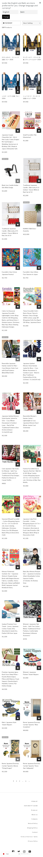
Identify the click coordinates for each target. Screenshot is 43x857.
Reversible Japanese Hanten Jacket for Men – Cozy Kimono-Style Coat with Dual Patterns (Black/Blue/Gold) (10, 368)
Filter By (8, 23)
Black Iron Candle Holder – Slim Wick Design (11, 186)
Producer (34, 810)
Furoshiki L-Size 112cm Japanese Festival (9, 273)
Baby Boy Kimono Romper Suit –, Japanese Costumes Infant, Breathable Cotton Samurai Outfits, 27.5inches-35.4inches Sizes (31, 577)
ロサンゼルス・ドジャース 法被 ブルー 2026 (10, 58)
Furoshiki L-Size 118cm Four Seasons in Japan (30, 273)
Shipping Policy (32, 828)
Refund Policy (33, 823)
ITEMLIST (34, 801)
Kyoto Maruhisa (24, 854)
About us (35, 814)
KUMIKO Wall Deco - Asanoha (30, 230)
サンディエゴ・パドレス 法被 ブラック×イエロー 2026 (32, 58)
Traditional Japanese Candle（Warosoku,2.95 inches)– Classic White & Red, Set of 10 (10, 232)
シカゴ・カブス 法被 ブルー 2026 (11, 97)
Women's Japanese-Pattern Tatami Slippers (31, 673)
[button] (31, 23)
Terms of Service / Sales (29, 836)
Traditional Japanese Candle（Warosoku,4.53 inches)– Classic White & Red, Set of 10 (31, 188)
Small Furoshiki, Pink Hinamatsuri (30, 136)
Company (34, 819)
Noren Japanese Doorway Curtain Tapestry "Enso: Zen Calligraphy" (31, 766)
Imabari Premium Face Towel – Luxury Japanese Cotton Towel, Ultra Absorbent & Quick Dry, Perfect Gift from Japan (10, 628)
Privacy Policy (33, 841)
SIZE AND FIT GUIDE (31, 805)
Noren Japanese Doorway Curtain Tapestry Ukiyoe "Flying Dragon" (10, 766)
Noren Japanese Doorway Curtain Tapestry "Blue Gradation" (31, 725)
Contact (35, 832)
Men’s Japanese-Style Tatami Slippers (9, 723)
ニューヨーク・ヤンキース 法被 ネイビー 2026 (31, 97)
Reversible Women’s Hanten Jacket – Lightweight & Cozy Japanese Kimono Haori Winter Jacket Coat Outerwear (31, 421)
